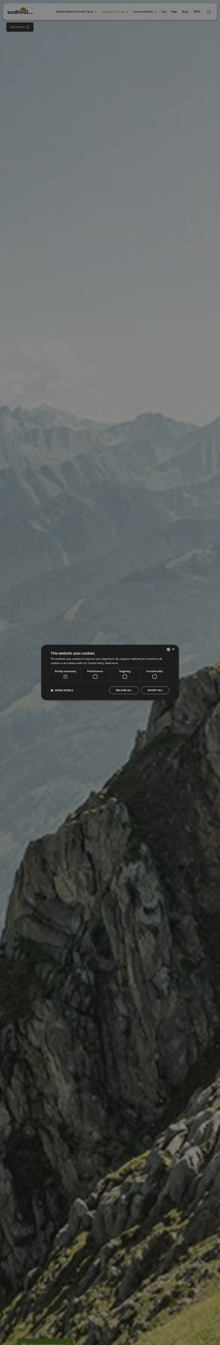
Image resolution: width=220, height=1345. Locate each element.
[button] (62, 690)
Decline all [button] (124, 690)
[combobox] (168, 649)
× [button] (173, 649)
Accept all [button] (155, 690)
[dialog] (110, 672)
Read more (111, 663)
